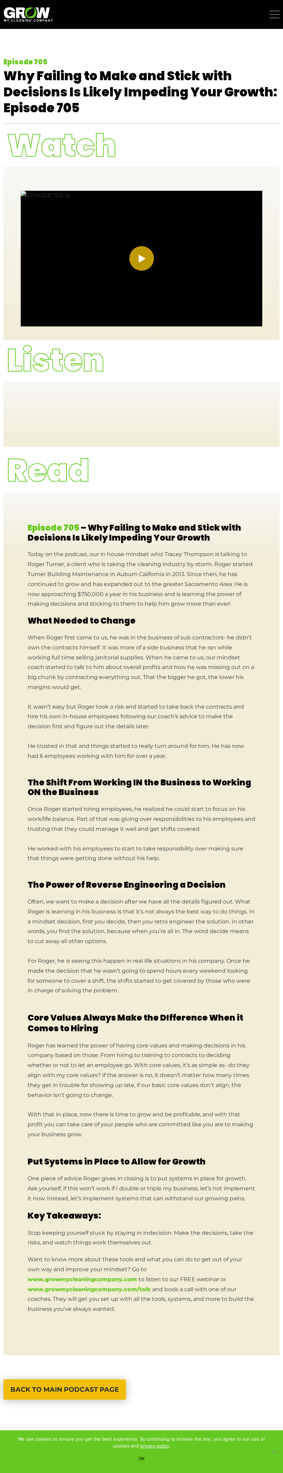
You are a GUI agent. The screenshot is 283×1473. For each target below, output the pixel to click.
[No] (274, 1451)
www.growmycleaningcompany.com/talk (89, 1289)
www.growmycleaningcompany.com (82, 1279)
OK (141, 1458)
